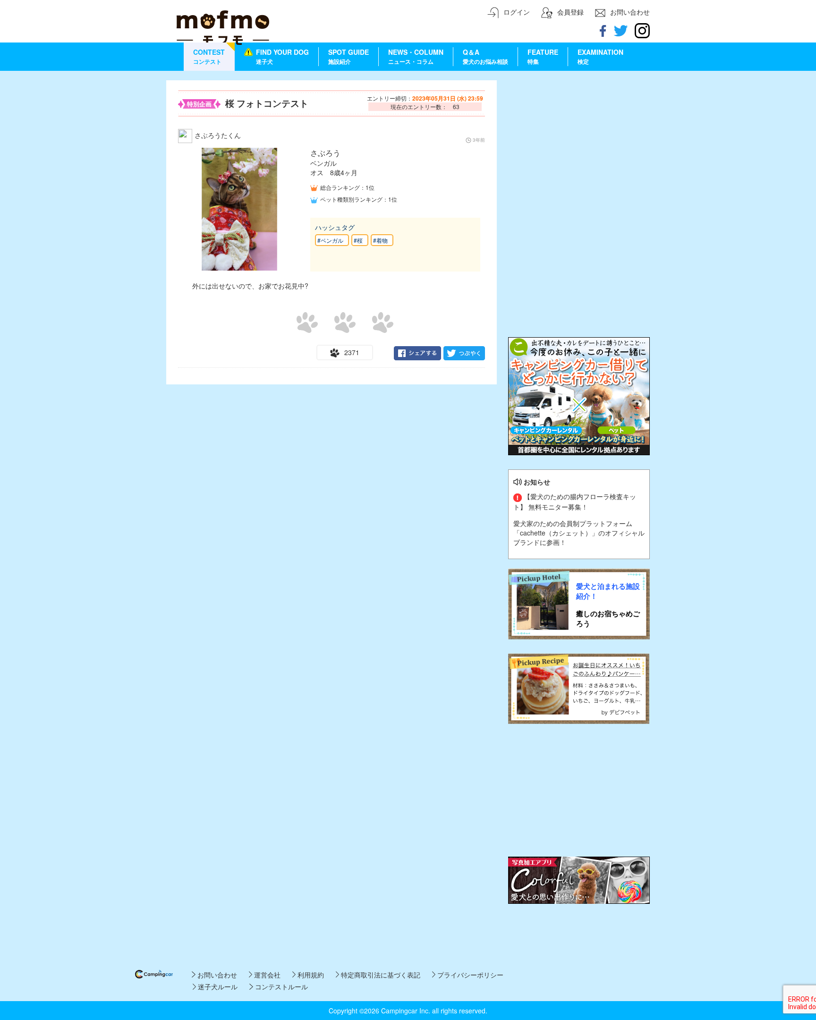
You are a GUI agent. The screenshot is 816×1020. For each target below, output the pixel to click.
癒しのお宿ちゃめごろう (608, 619)
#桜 (358, 240)
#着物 (380, 240)
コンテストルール (280, 986)
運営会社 (266, 974)
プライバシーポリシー (469, 974)
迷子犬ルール (217, 986)
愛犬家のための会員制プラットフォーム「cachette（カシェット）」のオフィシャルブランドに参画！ (579, 532)
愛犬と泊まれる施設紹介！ (608, 591)
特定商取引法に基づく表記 (379, 974)
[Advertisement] (579, 139)
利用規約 (310, 974)
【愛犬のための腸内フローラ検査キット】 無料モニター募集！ (574, 501)
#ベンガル (330, 240)
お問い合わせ (216, 974)
